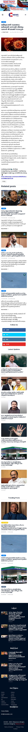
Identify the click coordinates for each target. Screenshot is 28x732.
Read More (4, 228)
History (13, 692)
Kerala (2, 694)
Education (13, 699)
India (2, 695)
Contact (15, 728)
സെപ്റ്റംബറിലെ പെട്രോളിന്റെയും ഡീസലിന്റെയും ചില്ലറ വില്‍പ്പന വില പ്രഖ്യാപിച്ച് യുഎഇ (11, 591)
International (4, 697)
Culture (3, 701)
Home (2, 692)
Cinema (13, 702)
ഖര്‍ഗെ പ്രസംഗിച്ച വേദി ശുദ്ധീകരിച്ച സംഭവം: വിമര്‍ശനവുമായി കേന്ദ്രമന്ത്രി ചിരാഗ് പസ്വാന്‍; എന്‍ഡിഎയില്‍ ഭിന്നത (13, 254)
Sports (12, 695)
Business (13, 697)
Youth (12, 701)
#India (3, 181)
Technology (14, 704)
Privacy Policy (20, 727)
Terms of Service (8, 727)
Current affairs (5, 704)
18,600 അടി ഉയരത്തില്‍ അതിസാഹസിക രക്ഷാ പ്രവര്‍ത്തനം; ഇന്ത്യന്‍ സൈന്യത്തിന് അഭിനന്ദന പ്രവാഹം (13, 295)
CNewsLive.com (19, 724)
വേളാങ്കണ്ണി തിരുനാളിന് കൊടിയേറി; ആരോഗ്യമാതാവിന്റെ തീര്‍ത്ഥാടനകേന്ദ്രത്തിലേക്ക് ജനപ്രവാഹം (17, 655)
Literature (3, 702)
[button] (4, 14)
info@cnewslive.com (6, 714)
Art (2, 699)
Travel (12, 694)
